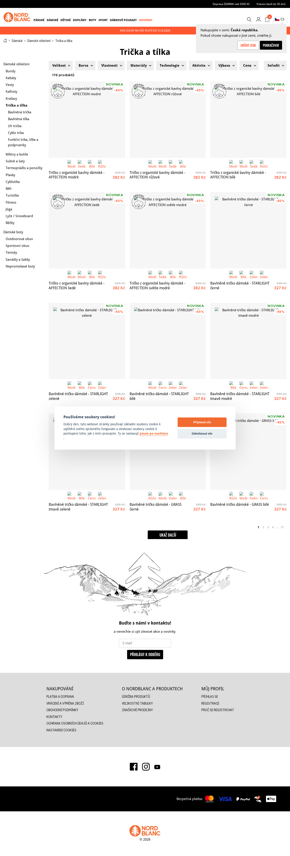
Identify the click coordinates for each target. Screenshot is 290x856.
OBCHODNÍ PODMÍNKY (62, 710)
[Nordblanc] (17, 17)
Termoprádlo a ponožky (24, 168)
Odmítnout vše (202, 433)
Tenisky (11, 252)
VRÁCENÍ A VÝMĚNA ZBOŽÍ (65, 703)
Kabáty (11, 78)
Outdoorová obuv (19, 239)
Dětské (65, 20)
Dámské (52, 20)
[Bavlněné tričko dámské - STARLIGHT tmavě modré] (248, 341)
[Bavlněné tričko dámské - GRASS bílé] (248, 451)
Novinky (145, 20)
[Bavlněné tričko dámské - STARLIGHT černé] (248, 230)
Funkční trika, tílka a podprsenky (23, 142)
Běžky (10, 223)
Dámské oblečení (39, 41)
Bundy (10, 71)
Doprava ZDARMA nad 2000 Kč (231, 4)
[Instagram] (146, 767)
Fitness (11, 202)
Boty (92, 20)
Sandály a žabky (18, 259)
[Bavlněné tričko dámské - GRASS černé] (168, 451)
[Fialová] (173, 496)
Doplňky (80, 20)
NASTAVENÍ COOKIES (61, 730)
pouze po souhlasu (154, 433)
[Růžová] (102, 164)
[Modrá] (71, 164)
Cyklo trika (16, 133)
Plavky (10, 175)
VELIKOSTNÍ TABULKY (137, 703)
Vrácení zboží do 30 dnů (270, 4)
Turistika (12, 195)
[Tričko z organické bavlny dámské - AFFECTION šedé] (87, 230)
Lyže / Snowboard (19, 216)
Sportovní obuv (17, 245)
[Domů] (5, 40)
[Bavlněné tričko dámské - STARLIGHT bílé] (168, 341)
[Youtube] (157, 766)
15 (282, 527)
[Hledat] (249, 19)
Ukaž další (168, 535)
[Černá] (92, 385)
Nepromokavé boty (20, 266)
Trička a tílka (16, 105)
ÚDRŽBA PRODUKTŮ (136, 696)
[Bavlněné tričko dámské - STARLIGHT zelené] (87, 341)
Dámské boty (13, 232)
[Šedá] (82, 164)
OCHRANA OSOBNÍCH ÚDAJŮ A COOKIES (74, 723)
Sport (103, 20)
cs (282, 19)
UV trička (15, 126)
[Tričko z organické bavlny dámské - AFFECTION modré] (87, 119)
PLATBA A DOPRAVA (60, 696)
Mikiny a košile (17, 154)
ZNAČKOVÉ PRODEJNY (137, 710)
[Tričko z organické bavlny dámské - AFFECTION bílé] (248, 119)
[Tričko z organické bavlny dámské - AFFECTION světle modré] (168, 230)
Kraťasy (11, 98)
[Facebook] (134, 767)
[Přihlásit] (258, 19)
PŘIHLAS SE (209, 696)
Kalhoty (11, 91)
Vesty (10, 85)
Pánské (39, 20)
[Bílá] (92, 164)
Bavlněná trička (19, 112)
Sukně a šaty (15, 161)
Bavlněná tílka (18, 119)
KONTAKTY (54, 717)
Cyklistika (13, 182)
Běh (9, 188)
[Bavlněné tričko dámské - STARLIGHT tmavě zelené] (87, 451)
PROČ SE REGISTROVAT (217, 710)
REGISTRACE (210, 703)
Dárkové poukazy (123, 20)
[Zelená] (254, 275)
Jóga (9, 209)
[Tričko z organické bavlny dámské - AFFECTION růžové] (168, 119)
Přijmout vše (202, 422)
